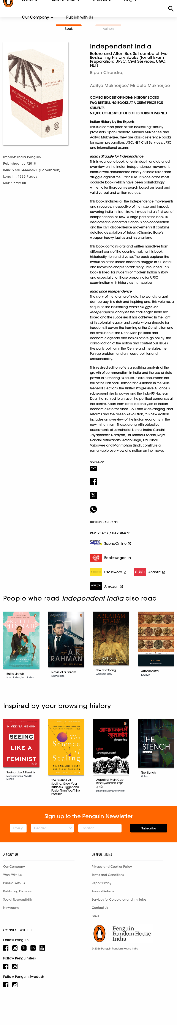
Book (69, 29)
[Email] (132, 465)
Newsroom (11, 908)
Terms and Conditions (108, 875)
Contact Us (100, 908)
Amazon (111, 586)
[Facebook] (132, 478)
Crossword (113, 572)
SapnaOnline (115, 543)
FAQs (95, 916)
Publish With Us (14, 883)
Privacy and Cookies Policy (112, 867)
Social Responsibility (18, 899)
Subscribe (148, 828)
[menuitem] (35, 17)
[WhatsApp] (132, 506)
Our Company (35, 17)
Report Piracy (101, 883)
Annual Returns (103, 891)
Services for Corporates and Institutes (119, 899)
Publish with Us (79, 17)
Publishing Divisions (17, 891)
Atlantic (154, 572)
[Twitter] (132, 492)
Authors (108, 29)
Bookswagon (115, 558)
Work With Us (12, 875)
